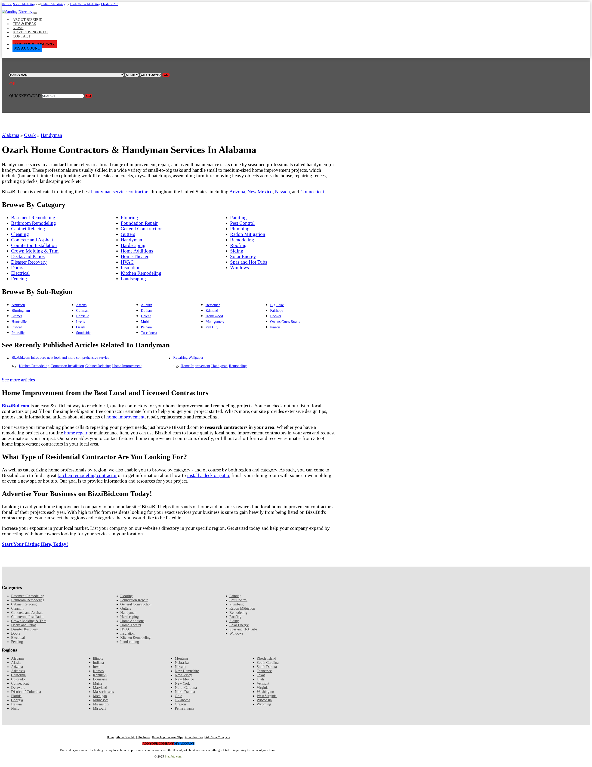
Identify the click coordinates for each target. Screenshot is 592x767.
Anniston (18, 305)
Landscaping (133, 278)
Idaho (15, 708)
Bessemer (213, 305)
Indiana (98, 662)
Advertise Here (194, 737)
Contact (22, 36)
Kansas (98, 671)
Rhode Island (266, 658)
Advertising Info (30, 32)
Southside (83, 333)
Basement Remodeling (33, 217)
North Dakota (185, 692)
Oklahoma (182, 700)
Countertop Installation (34, 245)
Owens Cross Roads (285, 322)
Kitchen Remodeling (141, 273)
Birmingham (21, 310)
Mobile (146, 322)
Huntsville (19, 322)
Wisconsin (264, 700)
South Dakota (267, 667)
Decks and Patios (28, 256)
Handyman (51, 135)
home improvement (125, 416)
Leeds (80, 322)
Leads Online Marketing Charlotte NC (94, 4)
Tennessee (264, 671)
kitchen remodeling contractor (87, 475)
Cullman (82, 310)
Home (110, 737)
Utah (260, 679)
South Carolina (268, 662)
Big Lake (277, 305)
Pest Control (242, 223)
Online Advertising (53, 4)
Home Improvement (127, 366)
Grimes (17, 316)
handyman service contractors (120, 191)
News (18, 28)
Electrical (20, 273)
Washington (265, 692)
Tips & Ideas (24, 24)
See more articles (18, 379)
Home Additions (137, 250)
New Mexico (260, 191)
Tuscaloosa (149, 333)
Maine (97, 683)
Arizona (237, 191)
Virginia (262, 687)
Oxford (17, 327)
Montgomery (215, 322)
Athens (81, 305)
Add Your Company (34, 44)
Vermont (263, 683)
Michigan (100, 696)
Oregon (180, 704)
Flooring (129, 217)
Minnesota (100, 700)
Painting (238, 217)
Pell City (212, 327)
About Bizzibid (27, 20)
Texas (261, 675)
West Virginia (267, 696)
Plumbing (240, 228)
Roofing (238, 245)
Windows (239, 267)
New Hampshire (187, 671)
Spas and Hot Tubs (248, 262)
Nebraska (182, 662)
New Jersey (183, 675)
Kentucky (100, 675)
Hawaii (16, 704)
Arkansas (18, 671)
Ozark (30, 135)
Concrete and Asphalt (32, 239)
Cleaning (20, 234)
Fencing (19, 278)
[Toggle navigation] (35, 13)
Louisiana (100, 679)
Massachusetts (103, 692)
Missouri (99, 708)
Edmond (212, 310)
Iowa (96, 667)
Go (166, 75)
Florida (16, 696)
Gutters (128, 234)
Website (7, 4)
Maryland (100, 687)
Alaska (16, 662)
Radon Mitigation (247, 234)
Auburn (146, 305)
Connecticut (312, 191)
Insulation (131, 267)
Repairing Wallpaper (188, 357)
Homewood (214, 316)
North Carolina (186, 687)
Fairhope (276, 310)
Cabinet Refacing (28, 228)
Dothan (146, 310)
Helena (146, 316)
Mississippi (101, 704)
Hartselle (82, 316)
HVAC (127, 262)
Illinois (98, 658)
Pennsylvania (184, 708)
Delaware (18, 687)
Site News (144, 737)
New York (182, 683)
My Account (27, 48)
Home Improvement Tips (167, 737)
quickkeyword (25, 96)
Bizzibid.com (173, 756)
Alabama (10, 135)
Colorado (18, 679)
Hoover (275, 316)
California (18, 675)
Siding (236, 250)
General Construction (142, 228)
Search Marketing (24, 4)
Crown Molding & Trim (35, 250)
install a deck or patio (208, 475)
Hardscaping (133, 245)
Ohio (178, 696)
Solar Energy (243, 256)
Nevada (282, 191)
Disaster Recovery (29, 262)
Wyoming (264, 704)
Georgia (17, 700)
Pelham (146, 327)
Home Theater (134, 256)
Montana (181, 658)
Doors (17, 267)
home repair (75, 432)
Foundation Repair (139, 223)
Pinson (275, 327)
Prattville (18, 333)
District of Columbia (26, 692)
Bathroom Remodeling (33, 223)
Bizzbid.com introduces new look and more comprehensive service (60, 357)
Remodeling (242, 239)
